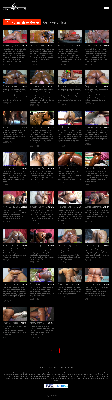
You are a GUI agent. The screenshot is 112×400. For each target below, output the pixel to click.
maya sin (17, 134)
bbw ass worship (40, 134)
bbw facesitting (47, 100)
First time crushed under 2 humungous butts (70, 206)
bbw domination (7, 92)
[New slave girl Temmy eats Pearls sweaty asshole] (42, 236)
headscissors (15, 251)
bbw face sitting (13, 51)
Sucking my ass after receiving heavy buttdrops (15, 45)
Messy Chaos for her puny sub (42, 323)
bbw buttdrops (17, 61)
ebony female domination (9, 55)
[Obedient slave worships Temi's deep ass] (97, 197)
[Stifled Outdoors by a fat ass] (42, 275)
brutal (99, 51)
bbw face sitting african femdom (97, 100)
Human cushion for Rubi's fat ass (70, 86)
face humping (23, 96)
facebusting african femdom (98, 296)
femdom (5, 130)
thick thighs (16, 53)
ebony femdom (43, 55)
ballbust (16, 136)
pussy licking (10, 289)
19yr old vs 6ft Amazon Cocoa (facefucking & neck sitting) (70, 168)
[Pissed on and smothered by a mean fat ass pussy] (97, 36)
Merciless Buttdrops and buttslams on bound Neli (70, 127)
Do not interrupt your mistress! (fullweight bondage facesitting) (70, 45)
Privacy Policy (66, 367)
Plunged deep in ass (66, 284)
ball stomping (13, 130)
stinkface (93, 181)
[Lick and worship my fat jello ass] (97, 236)
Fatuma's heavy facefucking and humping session (70, 245)
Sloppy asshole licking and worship (97, 127)
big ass (42, 251)
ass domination (75, 49)
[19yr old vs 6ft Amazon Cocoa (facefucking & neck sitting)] (70, 159)
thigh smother (6, 98)
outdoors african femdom (39, 296)
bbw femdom (11, 57)
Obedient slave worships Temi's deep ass (97, 206)
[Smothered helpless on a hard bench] (15, 314)
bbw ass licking (40, 57)
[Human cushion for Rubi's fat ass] (70, 77)
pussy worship (88, 49)
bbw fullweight (66, 61)
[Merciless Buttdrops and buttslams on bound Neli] (70, 118)
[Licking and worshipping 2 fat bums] (42, 118)
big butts (95, 49)
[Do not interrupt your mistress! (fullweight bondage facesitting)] (70, 36)
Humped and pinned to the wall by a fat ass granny (42, 86)
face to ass (101, 98)
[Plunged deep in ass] (70, 275)
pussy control (51, 326)
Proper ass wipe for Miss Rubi (15, 168)
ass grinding (75, 287)
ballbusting (24, 130)
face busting (39, 332)
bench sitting (33, 61)
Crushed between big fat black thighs (15, 86)
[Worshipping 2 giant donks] (15, 197)
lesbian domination (48, 51)
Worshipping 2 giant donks (14, 206)
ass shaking (12, 173)
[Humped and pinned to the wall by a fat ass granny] (42, 77)
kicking (19, 130)
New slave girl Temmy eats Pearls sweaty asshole (42, 245)
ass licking (19, 49)
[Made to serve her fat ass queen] (42, 36)
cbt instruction (6, 132)
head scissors (22, 92)
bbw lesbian (11, 94)
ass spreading (68, 90)
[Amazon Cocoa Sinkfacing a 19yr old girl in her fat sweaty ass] (97, 159)
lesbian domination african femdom (12, 100)
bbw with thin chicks (47, 98)
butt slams (72, 139)
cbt (8, 130)
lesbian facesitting (40, 255)
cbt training (22, 136)
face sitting (65, 130)
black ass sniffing (38, 259)
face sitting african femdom (67, 218)
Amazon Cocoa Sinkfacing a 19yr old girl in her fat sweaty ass (97, 168)
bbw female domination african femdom (13, 59)
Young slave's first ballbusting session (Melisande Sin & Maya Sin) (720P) (15, 127)
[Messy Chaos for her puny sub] (42, 314)
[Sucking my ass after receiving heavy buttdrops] (15, 36)
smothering (20, 51)
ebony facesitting (100, 96)
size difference (61, 177)
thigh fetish (71, 173)
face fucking (6, 90)
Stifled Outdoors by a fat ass (42, 284)
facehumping (14, 257)
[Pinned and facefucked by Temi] (15, 236)
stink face (92, 179)
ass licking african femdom (16, 218)
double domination (15, 132)
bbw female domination (40, 94)
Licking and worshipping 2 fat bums (42, 127)
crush (12, 92)
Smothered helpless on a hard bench (15, 323)
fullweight (22, 57)
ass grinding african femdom (10, 177)
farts (75, 96)
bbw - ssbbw (11, 214)
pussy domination (103, 53)
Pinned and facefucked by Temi (15, 245)
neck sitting (60, 179)
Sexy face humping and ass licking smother (97, 86)
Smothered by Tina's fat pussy (15, 284)
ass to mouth (49, 136)
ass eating (12, 49)
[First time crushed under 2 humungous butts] (70, 197)
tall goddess (69, 177)
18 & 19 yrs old (61, 171)
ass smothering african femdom (68, 294)
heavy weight (42, 59)
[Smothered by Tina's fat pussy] (15, 275)
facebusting (88, 90)
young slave (19, 55)
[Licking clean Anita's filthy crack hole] (42, 159)
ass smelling (105, 171)
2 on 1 (51, 139)
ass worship (6, 49)
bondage (60, 49)
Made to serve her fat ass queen (42, 45)
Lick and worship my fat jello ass (97, 245)
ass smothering (47, 49)
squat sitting (92, 61)
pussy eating (33, 326)
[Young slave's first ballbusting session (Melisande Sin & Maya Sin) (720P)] (15, 118)
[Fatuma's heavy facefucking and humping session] (70, 236)
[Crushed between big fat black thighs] (15, 77)
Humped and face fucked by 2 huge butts (97, 284)
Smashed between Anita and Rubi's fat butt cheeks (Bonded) (42, 206)
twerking (60, 175)
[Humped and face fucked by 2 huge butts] (97, 275)
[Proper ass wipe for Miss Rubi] (15, 159)
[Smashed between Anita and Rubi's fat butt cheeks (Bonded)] (42, 197)
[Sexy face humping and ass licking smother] (97, 77)
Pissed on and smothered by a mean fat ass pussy (97, 45)
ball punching (10, 136)
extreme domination (8, 53)
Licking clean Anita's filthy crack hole (42, 168)
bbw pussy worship (90, 59)
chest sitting (75, 171)
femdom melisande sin (9, 139)
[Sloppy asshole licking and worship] (97, 118)
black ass (17, 57)
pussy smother (94, 53)
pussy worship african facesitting (72, 179)
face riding (23, 175)
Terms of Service (47, 367)
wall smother (44, 102)
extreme (64, 57)
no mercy (22, 53)
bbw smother (10, 61)
